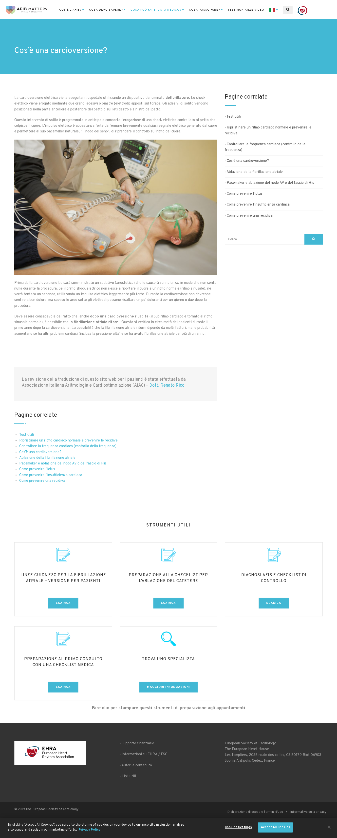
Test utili (26, 435)
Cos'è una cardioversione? (40, 452)
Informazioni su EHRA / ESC (144, 754)
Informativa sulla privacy (308, 812)
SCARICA (63, 603)
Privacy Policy (89, 830)
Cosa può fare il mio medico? (156, 10)
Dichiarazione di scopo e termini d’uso (255, 812)
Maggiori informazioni (168, 687)
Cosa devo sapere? (106, 10)
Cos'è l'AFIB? (70, 10)
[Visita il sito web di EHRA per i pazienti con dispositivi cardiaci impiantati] (302, 10)
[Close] (329, 827)
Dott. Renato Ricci (167, 385)
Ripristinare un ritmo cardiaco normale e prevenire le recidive (68, 440)
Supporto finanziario (138, 743)
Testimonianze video (246, 10)
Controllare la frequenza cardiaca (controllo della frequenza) (67, 446)
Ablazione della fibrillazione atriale (47, 458)
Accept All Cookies (275, 827)
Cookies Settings (238, 827)
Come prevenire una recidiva (42, 481)
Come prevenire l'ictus (37, 469)
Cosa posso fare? (204, 10)
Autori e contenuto (136, 765)
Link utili (129, 776)
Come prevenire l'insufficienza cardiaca (50, 475)
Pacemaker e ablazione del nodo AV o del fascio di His (63, 463)
